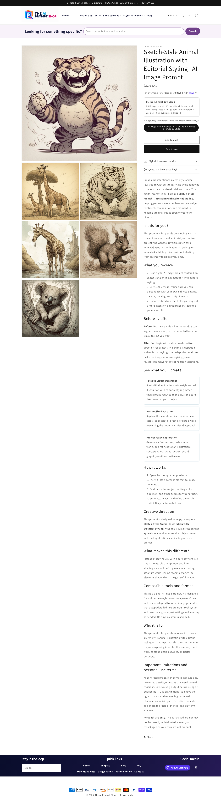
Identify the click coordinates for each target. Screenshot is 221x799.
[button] (90, 15)
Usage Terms (105, 771)
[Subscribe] (57, 768)
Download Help (86, 771)
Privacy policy (127, 794)
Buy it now (172, 149)
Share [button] (150, 736)
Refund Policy (124, 771)
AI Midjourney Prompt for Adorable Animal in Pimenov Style (171, 127)
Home (65, 15)
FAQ (139, 765)
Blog (123, 765)
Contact (139, 771)
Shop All (105, 765)
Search (193, 31)
